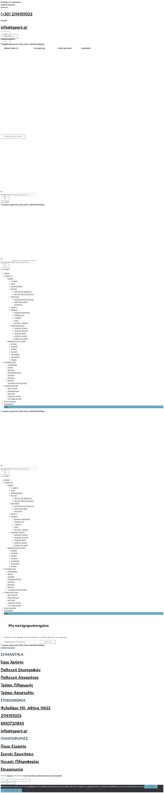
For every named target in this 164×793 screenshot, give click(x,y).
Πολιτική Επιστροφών (21, 669)
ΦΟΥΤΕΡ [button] (14, 289)
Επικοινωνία (12, 769)
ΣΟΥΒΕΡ (14, 349)
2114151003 (11, 715)
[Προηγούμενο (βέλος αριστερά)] (4, 783)
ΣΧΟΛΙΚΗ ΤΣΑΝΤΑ (21, 328)
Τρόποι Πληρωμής (17, 685)
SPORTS (14, 307)
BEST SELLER (12, 388)
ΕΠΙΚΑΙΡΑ (11, 378)
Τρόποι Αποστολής (17, 692)
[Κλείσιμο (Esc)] (26, 780)
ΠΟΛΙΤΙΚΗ (11, 375)
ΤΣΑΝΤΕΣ (14, 347)
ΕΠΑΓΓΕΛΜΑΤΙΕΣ (10, 401)
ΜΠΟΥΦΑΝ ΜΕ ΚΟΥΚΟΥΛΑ (24, 299)
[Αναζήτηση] (5, 198)
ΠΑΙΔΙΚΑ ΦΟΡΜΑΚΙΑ (22, 313)
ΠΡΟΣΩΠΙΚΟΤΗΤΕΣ (14, 373)
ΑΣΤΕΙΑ (10, 367)
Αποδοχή (151, 787)
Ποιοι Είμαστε (13, 746)
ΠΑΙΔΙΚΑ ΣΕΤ (19, 315)
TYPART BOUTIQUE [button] (64, 48)
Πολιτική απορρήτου (11, 790)
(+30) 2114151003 (16, 13)
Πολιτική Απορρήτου (20, 677)
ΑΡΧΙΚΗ (7, 48)
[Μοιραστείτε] (19, 780)
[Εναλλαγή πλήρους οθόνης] (11, 780)
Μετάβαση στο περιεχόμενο (11, 2)
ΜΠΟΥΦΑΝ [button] (15, 297)
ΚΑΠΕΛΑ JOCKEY (20, 336)
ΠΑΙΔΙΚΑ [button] (14, 310)
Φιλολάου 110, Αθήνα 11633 (25, 708)
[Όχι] (25, 791)
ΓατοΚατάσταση (13, 391)
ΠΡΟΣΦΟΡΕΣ (86, 48)
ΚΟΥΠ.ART (11, 394)
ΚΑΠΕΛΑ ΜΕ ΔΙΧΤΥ (21, 339)
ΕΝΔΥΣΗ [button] (10, 279)
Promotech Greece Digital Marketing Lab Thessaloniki (42, 776)
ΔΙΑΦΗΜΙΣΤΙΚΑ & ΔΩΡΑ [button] (16, 341)
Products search (6, 195)
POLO (13, 284)
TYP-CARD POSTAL (15, 399)
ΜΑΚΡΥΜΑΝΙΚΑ (17, 286)
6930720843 (12, 723)
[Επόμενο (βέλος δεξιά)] (11, 783)
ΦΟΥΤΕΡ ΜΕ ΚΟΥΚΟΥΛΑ (23, 292)
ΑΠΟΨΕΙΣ (11, 370)
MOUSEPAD (15, 354)
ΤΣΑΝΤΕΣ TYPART (14, 396)
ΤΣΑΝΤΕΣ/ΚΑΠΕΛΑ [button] (18, 326)
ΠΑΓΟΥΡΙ (14, 352)
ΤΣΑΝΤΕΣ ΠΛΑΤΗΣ (21, 331)
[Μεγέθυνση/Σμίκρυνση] (4, 780)
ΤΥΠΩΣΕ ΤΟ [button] (14, 48)
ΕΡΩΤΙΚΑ (11, 381)
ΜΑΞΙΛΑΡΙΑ (15, 357)
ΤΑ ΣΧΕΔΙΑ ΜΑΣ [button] (39, 48)
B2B (6, 407)
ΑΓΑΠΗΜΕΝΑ (12, 365)
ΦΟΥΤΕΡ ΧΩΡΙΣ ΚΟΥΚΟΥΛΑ (24, 294)
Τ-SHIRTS (14, 281)
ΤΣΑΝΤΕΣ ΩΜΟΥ (20, 334)
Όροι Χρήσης (12, 662)
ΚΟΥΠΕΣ (14, 344)
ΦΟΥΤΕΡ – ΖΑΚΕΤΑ (21, 323)
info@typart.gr (14, 27)
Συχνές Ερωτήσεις (17, 753)
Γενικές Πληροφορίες (20, 761)
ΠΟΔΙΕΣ (13, 360)
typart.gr (10, 776)
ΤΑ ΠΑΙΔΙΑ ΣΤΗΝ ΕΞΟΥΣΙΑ (17, 383)
